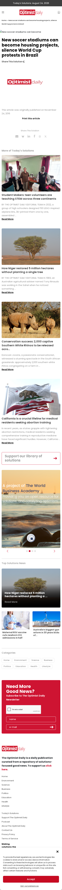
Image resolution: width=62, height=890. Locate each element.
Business (48, 660)
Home (4, 20)
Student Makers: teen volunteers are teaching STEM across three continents (29, 197)
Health (34, 666)
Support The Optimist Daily (14, 817)
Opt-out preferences (29, 886)
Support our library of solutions (23, 458)
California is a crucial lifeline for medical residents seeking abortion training (30, 420)
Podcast (6, 821)
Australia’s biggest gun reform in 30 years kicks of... (46, 632)
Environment (20, 660)
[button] (57, 851)
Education (21, 666)
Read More (8, 219)
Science (35, 660)
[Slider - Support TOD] (32, 551)
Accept (31, 879)
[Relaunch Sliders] (35, 551)
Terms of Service (10, 838)
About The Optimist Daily (13, 826)
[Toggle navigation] (3, 12)
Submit (52, 727)
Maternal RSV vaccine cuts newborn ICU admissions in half (14, 635)
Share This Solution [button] (12, 61)
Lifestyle (46, 666)
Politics (7, 666)
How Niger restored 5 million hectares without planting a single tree (28, 270)
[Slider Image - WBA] (30, 551)
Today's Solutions (10, 813)
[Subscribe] (27, 551)
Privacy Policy (8, 834)
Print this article (31, 118)
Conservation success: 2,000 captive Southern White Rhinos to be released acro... (28, 345)
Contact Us (7, 830)
